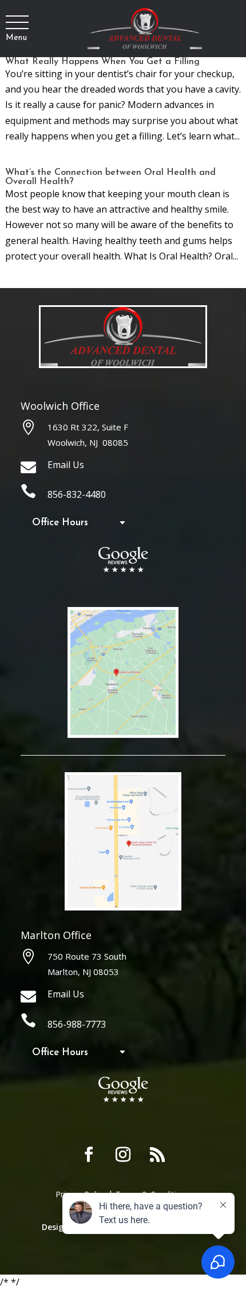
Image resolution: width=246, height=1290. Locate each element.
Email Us (65, 464)
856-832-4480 (76, 494)
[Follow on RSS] (157, 1154)
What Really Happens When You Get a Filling (102, 61)
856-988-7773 (76, 1024)
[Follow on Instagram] (123, 1154)
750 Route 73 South (86, 956)
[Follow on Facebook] (89, 1154)
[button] (16, 22)
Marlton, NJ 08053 (83, 971)
